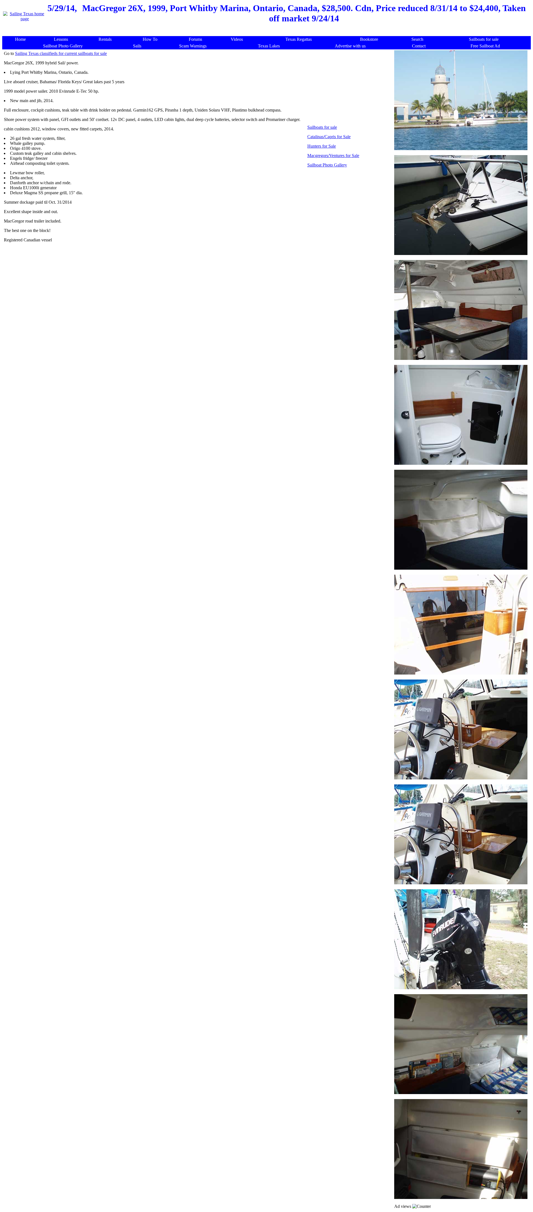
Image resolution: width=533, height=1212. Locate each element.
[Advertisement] (268, 33)
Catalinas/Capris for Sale (329, 136)
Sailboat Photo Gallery (327, 165)
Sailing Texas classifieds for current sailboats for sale (61, 53)
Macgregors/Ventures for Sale (333, 155)
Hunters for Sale (321, 146)
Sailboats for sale (322, 127)
